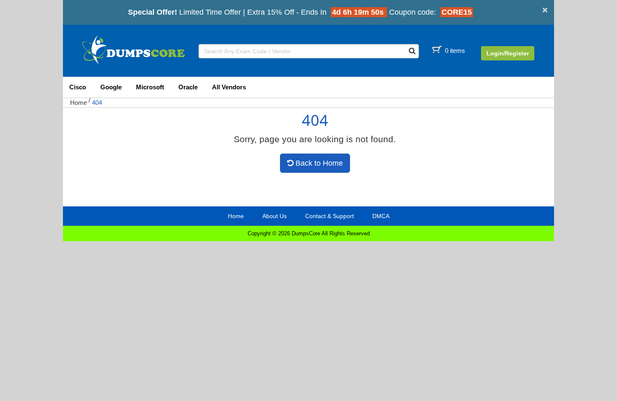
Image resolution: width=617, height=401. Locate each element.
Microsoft (150, 87)
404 (97, 102)
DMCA (381, 216)
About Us (274, 216)
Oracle (188, 87)
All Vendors (229, 87)
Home (78, 102)
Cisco (77, 87)
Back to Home (318, 163)
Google (111, 87)
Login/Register (507, 53)
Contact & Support (329, 216)
